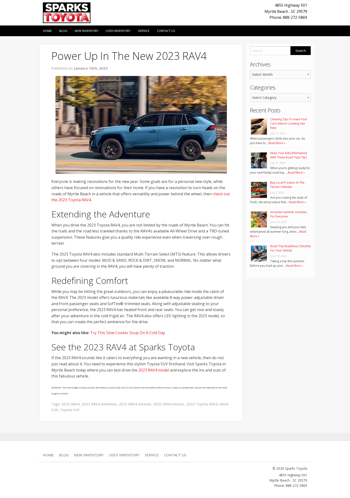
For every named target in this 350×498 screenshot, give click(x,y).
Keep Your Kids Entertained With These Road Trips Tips (288, 155)
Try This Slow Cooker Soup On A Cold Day (127, 332)
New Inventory (86, 31)
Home (47, 31)
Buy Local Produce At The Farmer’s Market (287, 185)
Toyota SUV (70, 409)
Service (144, 31)
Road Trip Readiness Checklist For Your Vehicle (290, 248)
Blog (63, 31)
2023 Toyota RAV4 (202, 404)
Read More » (277, 143)
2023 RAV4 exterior (135, 404)
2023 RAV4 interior (169, 404)
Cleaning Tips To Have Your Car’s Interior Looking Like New (288, 123)
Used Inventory (118, 31)
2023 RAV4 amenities (99, 404)
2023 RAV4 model (153, 370)
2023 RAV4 (70, 404)
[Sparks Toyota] (66, 12)
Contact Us (166, 31)
